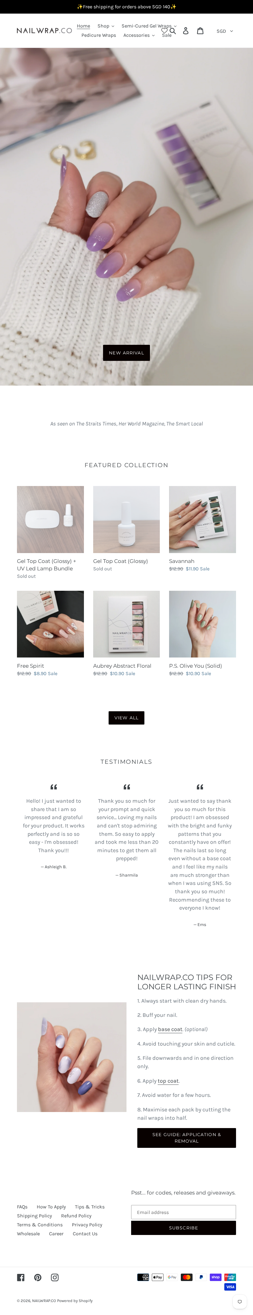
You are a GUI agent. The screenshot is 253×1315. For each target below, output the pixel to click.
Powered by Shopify (75, 1300)
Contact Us (85, 1234)
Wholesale (28, 1234)
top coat (168, 1080)
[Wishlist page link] (164, 30)
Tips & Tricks (90, 1207)
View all (126, 718)
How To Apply (51, 1207)
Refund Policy (76, 1216)
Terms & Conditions (40, 1225)
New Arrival (126, 353)
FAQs (22, 1207)
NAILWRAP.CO (44, 1300)
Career (56, 1234)
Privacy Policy (87, 1225)
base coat (170, 1029)
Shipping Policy (34, 1216)
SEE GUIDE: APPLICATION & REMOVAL (186, 1138)
